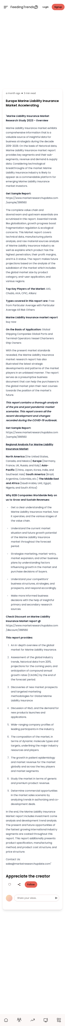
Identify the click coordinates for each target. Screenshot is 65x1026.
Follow (31, 884)
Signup (58, 7)
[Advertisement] (32, 50)
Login (46, 7)
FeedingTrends (22, 7)
